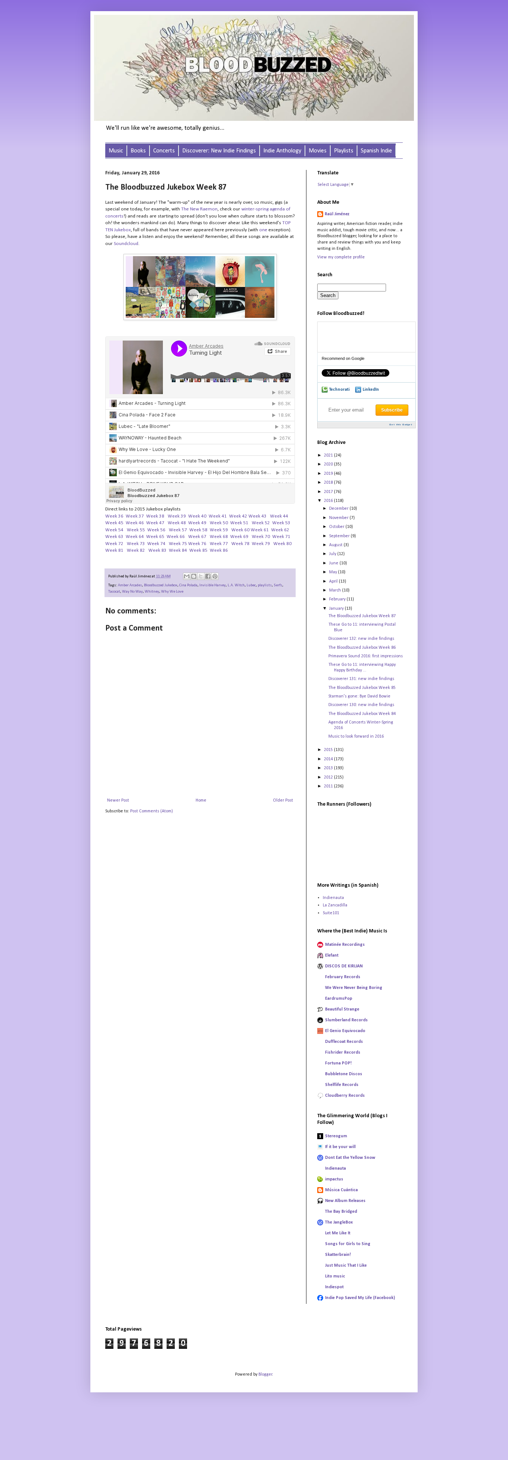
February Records (342, 977)
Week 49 (197, 522)
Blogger (265, 1374)
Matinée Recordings (345, 944)
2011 (329, 786)
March (335, 590)
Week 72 (114, 543)
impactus (334, 1179)
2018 (329, 482)
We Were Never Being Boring (353, 988)
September (340, 536)
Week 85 (198, 550)
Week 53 (281, 522)
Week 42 (238, 516)
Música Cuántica (341, 1190)
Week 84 (178, 550)
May (333, 572)
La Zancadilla (335, 905)
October (337, 527)
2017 (329, 492)
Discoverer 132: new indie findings (361, 638)
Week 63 (114, 536)
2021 (329, 455)
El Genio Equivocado (345, 1031)
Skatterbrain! (338, 1255)
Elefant (331, 955)
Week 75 (178, 543)
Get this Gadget (400, 424)
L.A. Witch (236, 585)
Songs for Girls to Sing (347, 1244)
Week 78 (240, 543)
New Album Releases (345, 1201)
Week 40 (197, 516)
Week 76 (197, 543)
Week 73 (136, 543)
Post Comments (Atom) (151, 811)
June (334, 563)
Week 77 (219, 543)
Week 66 (176, 536)
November (339, 518)
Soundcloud (126, 243)
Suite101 (331, 913)
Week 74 (156, 543)
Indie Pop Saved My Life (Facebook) (360, 1298)
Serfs (278, 585)
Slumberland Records (346, 1020)
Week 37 (135, 516)
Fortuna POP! (338, 1063)
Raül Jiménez (337, 214)
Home (201, 800)
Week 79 (261, 543)
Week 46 (135, 522)
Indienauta (333, 898)
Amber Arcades (130, 585)
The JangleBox (339, 1222)
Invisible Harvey (212, 585)
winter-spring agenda (263, 209)
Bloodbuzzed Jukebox (160, 585)
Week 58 (198, 530)
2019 (329, 473)
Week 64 (135, 536)
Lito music (335, 1276)
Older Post (283, 800)
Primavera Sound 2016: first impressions (365, 656)
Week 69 (239, 536)
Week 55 (136, 530)
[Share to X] (201, 576)
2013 (329, 768)
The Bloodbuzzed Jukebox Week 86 (362, 647)
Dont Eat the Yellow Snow (350, 1158)
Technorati (339, 389)
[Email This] (186, 576)
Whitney (152, 592)
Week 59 (219, 530)
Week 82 (136, 550)
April (334, 581)
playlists (265, 585)
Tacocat (114, 592)
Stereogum (336, 1136)
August (336, 545)
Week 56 (157, 530)
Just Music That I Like (346, 1265)
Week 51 (240, 522)
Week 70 (261, 536)
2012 (329, 777)
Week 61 (260, 530)
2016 (329, 501)
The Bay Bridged (341, 1211)
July (333, 554)
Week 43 (257, 516)
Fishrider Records (342, 1052)
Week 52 (261, 522)
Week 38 (155, 516)
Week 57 (178, 530)
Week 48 (177, 522)
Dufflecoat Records (344, 1042)
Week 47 (155, 522)
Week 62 (280, 530)
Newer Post (118, 800)
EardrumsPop (338, 998)
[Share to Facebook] (208, 576)
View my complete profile (341, 257)
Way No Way (132, 592)
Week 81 (114, 550)
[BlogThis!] (193, 576)
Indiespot (334, 1287)
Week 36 (114, 516)
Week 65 (155, 536)
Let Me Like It (337, 1233)
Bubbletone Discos (343, 1074)
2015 (329, 750)
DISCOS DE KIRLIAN (344, 966)
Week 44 (279, 516)
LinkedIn (371, 389)
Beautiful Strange (342, 1009)
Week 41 (218, 516)
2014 (329, 759)
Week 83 (157, 550)
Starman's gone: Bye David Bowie (359, 696)
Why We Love (172, 592)
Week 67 (197, 536)
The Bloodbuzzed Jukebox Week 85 (362, 688)
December (339, 508)
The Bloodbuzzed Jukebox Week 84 (362, 714)
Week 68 (219, 536)
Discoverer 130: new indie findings (361, 705)
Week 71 (281, 536)
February (338, 599)
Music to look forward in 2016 (356, 736)
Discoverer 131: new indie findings (361, 679)
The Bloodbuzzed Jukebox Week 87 (362, 616)
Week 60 (240, 530)
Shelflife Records (342, 1085)
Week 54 (114, 530)
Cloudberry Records (345, 1095)
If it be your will (340, 1147)
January (337, 608)
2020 (329, 464)
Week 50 (219, 522)
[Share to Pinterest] (215, 576)
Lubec (251, 585)
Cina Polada (188, 585)
